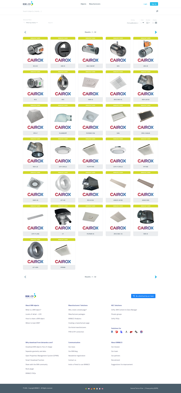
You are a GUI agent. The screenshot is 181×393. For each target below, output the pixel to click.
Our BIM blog (73, 351)
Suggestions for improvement (122, 364)
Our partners (115, 355)
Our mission (115, 347)
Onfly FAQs (115, 318)
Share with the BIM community (37, 364)
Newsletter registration (76, 355)
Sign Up (154, 4)
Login (145, 4)
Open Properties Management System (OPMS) (42, 355)
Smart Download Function (35, 360)
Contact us (72, 360)
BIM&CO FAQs (31, 373)
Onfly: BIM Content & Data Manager (124, 309)
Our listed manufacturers (77, 327)
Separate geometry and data (36, 351)
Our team (114, 351)
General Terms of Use (136, 388)
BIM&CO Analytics (74, 318)
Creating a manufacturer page (78, 323)
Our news (71, 347)
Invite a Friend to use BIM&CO (79, 364)
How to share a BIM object (35, 318)
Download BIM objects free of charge (39, 347)
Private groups (116, 314)
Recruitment (115, 360)
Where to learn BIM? (33, 323)
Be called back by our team (145, 296)
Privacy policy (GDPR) (151, 388)
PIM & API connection (76, 331)
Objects (83, 4)
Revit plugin (30, 369)
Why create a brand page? (77, 309)
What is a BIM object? (33, 309)
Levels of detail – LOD (33, 314)
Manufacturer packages (76, 314)
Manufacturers (94, 4)
